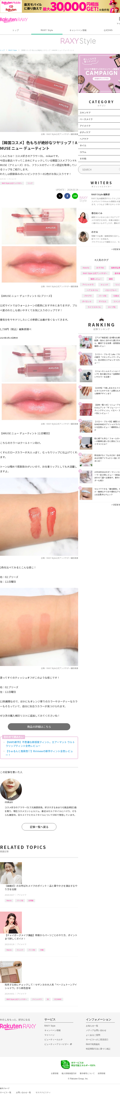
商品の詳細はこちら (39, 727)
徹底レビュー (96, 278)
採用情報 (101, 1073)
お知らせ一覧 (92, 1026)
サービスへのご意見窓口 (97, 1039)
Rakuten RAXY (14, 20)
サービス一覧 (5, 1092)
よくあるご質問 (93, 1035)
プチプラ (88, 295)
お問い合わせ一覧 (23, 1092)
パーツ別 (20, 900)
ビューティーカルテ (53, 1039)
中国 (41, 950)
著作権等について (87, 1073)
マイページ (49, 1035)
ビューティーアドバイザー (56, 1044)
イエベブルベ (110, 290)
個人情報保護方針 (69, 1073)
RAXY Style (47, 30)
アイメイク (12, 179)
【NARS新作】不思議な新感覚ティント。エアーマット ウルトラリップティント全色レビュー (40, 744)
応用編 (31, 900)
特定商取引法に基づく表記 (98, 1049)
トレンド (20, 950)
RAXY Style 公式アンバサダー (12, 183)
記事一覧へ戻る (39, 827)
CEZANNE (57, 999)
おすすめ (100, 267)
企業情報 (54, 1073)
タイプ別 (111, 307)
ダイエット (87, 301)
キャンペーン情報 (78, 30)
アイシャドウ (37, 999)
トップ (15, 30)
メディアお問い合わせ (96, 1030)
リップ (30, 183)
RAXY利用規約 (93, 1044)
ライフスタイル (94, 307)
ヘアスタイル (92, 290)
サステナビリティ (43, 1092)
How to (9, 900)
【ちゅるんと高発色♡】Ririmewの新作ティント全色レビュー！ (39, 753)
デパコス (102, 301)
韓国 (111, 278)
